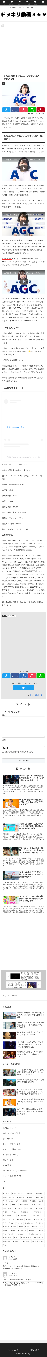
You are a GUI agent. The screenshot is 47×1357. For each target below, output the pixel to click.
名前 (4, 740)
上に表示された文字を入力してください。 (18, 752)
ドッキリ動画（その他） (12, 1176)
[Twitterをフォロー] (23, 687)
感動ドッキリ (8, 1160)
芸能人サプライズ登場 (11, 1133)
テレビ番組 (7, 1165)
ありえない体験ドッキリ (12, 1149)
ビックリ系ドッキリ (10, 1155)
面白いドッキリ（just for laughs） (16, 1171)
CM (6, 616)
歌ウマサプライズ (10, 1139)
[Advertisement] (23, 47)
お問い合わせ (34, 1350)
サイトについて (12, 1350)
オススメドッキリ (10, 1128)
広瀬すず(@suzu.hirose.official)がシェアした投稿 (23, 457)
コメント (5, 715)
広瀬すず (12, 616)
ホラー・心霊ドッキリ (11, 1144)
